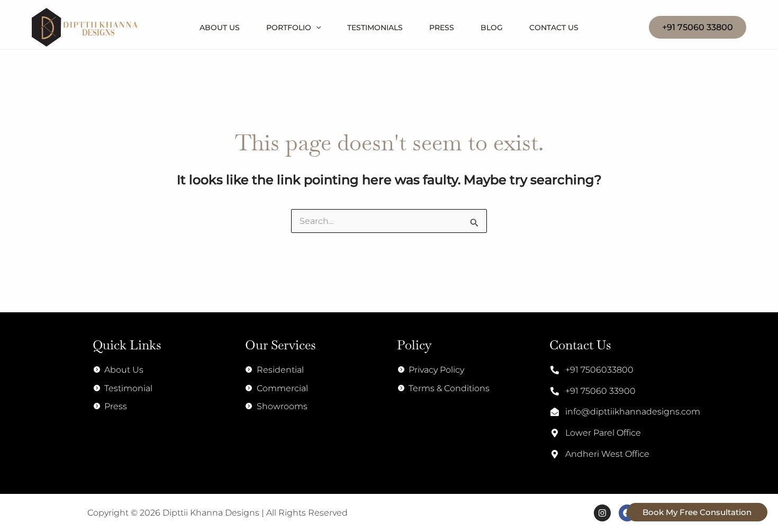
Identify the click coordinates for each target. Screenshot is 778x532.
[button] (697, 27)
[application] (316, 27)
